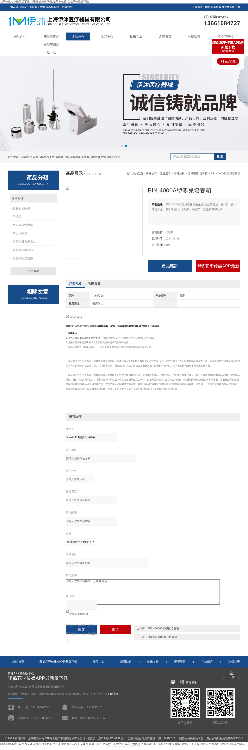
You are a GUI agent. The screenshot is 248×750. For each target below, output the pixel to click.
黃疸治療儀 (20, 233)
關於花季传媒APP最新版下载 (51, 44)
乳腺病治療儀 (21, 208)
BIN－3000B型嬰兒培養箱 (163, 628)
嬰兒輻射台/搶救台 (25, 241)
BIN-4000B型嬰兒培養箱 (162, 636)
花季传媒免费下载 (44, 157)
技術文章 (136, 36)
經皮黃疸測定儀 (23, 258)
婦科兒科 (17, 198)
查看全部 (33, 271)
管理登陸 (135, 746)
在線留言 (197, 7)
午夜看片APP (94, 743)
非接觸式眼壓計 (90, 157)
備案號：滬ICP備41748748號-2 (106, 738)
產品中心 (78, 36)
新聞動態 (126, 661)
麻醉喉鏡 (75, 157)
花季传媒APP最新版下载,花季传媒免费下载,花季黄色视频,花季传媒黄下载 (44, 1)
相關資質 (94, 283)
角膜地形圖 (62, 157)
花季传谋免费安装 (22, 743)
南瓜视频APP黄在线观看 (190, 743)
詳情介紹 (75, 283)
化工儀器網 (111, 694)
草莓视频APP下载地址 (138, 743)
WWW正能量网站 (113, 743)
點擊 (52, 198)
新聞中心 (107, 36)
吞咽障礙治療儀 (110, 157)
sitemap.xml (120, 746)
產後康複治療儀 (23, 225)
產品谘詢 (169, 265)
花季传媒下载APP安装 (72, 743)
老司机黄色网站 (235, 743)
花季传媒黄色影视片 (45, 743)
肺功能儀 (26, 157)
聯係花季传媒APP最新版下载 (222, 7)
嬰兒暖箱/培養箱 (23, 249)
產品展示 (165, 173)
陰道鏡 (17, 216)
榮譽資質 (165, 36)
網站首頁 (20, 36)
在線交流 (230, 61)
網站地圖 (5, 743)
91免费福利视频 (215, 743)
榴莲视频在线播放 (163, 743)
